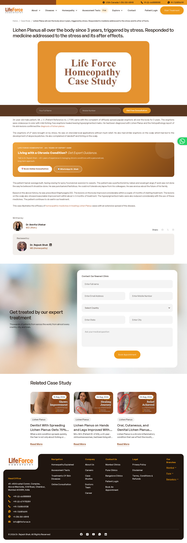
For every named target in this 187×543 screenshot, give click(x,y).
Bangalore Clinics (114, 475)
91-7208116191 (177, 2)
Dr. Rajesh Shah (39, 244)
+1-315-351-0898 (21, 516)
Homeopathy (68, 10)
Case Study (25, 21)
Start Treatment (171, 10)
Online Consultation (61, 484)
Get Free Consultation (136, 110)
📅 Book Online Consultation (34, 169)
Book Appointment (127, 354)
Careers (89, 470)
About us (89, 464)
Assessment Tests (94, 10)
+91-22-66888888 (22, 496)
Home (15, 21)
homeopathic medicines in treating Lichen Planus (69, 206)
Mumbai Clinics (112, 464)
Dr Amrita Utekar (36, 224)
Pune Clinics (111, 470)
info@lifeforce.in (21, 522)
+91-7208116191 (20, 511)
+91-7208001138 (21, 506)
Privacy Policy (139, 464)
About (35, 10)
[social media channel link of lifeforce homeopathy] (81, 534)
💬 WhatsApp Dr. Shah (68, 169)
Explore (116, 10)
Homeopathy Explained (62, 464)
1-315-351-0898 (126, 2)
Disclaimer (137, 470)
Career (88, 493)
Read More (36, 444)
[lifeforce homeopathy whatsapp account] (182, 141)
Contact (132, 10)
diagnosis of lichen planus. (53, 126)
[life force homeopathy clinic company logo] (22, 463)
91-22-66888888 (152, 2)
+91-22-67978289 (22, 501)
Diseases (49, 10)
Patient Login (151, 10)
